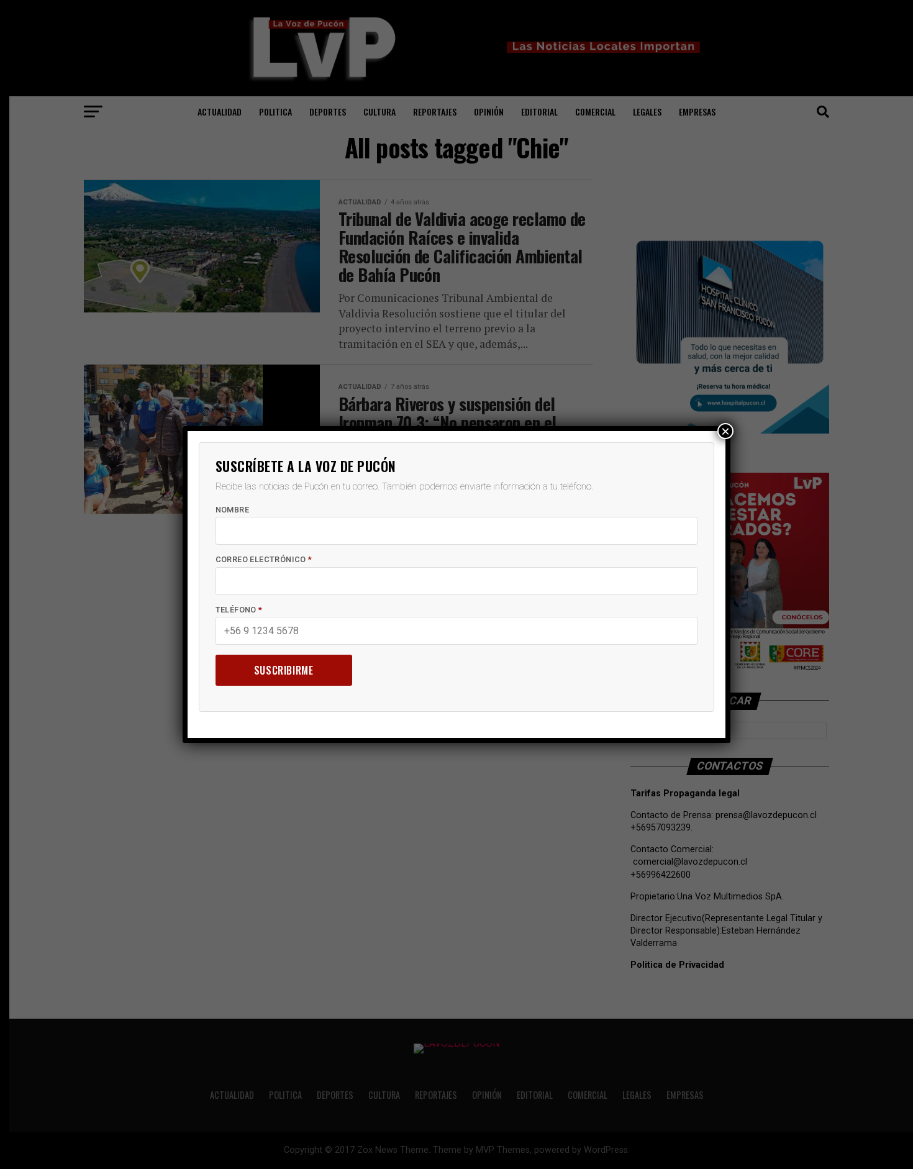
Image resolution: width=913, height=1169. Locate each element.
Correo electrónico (264, 559)
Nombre (232, 509)
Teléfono (239, 609)
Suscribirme (284, 670)
